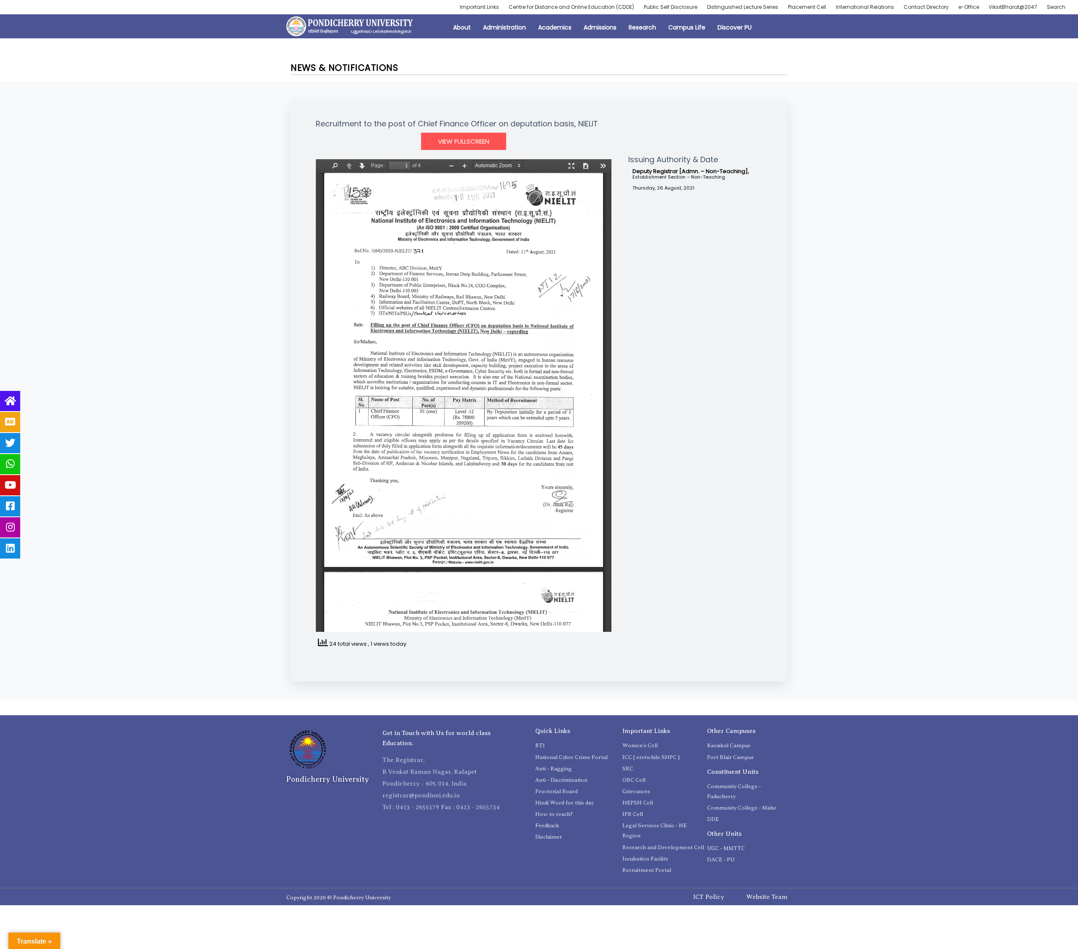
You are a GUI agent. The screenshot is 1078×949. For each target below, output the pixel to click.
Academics (554, 27)
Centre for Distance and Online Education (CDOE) (571, 7)
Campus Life (686, 27)
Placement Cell (807, 7)
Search (1056, 7)
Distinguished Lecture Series (742, 7)
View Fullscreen (463, 141)
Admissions (600, 27)
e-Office (968, 7)
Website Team (766, 896)
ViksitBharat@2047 (1013, 7)
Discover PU (735, 27)
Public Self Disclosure (670, 7)
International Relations (865, 7)
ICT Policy (708, 896)
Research (642, 27)
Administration (504, 27)
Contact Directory (926, 7)
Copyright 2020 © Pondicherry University (338, 897)
